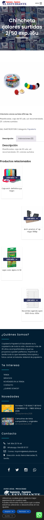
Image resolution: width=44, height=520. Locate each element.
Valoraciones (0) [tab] (25, 138)
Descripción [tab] (7, 138)
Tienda (6, 374)
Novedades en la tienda (14, 381)
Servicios (8, 378)
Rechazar (22, 511)
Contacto (8, 385)
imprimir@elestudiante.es (26, 451)
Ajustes (7, 516)
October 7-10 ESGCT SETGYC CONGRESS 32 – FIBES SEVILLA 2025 (28, 408)
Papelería (31, 129)
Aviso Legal (9, 489)
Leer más (10, 177)
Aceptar (8, 511)
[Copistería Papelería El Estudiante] (17, 3)
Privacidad (21, 489)
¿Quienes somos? (11, 388)
